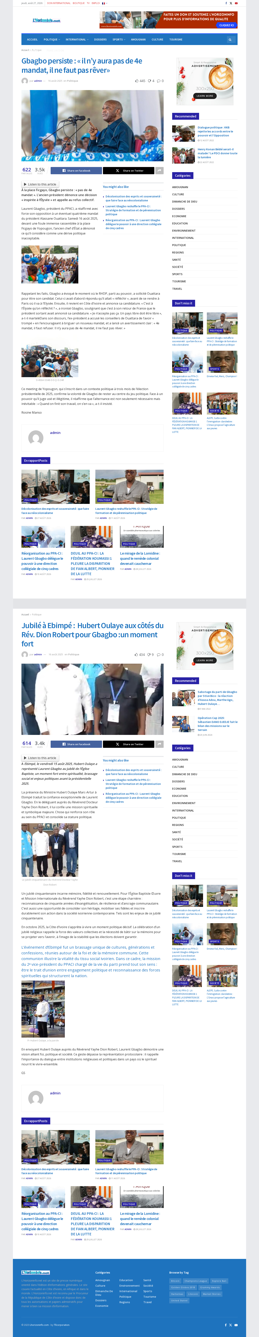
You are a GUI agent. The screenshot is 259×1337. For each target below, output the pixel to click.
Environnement (184, 230)
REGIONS (32, 50)
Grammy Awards (210, 1287)
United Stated (179, 1300)
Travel (177, 289)
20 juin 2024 (205, 734)
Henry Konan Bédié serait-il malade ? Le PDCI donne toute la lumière (217, 153)
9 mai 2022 (205, 708)
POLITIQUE (50, 39)
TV (88, 3)
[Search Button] (230, 39)
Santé (176, 259)
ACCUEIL (32, 39)
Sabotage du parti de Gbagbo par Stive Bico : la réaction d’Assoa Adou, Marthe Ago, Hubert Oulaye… (217, 698)
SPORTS (118, 39)
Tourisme (179, 281)
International (183, 238)
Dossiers (178, 209)
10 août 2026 (44, 574)
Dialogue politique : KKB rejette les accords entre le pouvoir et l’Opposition (215, 131)
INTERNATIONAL (76, 39)
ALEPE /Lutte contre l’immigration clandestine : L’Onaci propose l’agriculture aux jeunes (221, 423)
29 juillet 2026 (94, 579)
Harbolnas (177, 1294)
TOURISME (175, 39)
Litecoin (193, 1294)
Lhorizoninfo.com (39, 1325)
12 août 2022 (206, 140)
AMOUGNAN (138, 39)
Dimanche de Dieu (184, 201)
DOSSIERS (100, 39)
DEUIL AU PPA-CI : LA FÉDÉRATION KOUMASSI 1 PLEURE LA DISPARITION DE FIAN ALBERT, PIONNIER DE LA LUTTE (92, 563)
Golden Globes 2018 (183, 1287)
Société (177, 267)
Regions (178, 252)
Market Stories (212, 1294)
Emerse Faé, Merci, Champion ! (222, 376)
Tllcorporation (61, 1325)
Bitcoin (175, 1280)
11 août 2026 (118, 518)
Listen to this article (42, 184)
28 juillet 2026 (143, 569)
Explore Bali (219, 1280)
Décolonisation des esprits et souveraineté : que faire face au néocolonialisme (187, 341)
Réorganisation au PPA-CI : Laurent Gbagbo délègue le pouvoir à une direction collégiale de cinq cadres (133, 224)
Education (180, 223)
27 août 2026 (44, 518)
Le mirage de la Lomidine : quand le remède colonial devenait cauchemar (140, 558)
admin (38, 80)
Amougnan (180, 187)
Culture (178, 194)
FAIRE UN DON (55, 50)
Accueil (25, 614)
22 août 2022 (206, 162)
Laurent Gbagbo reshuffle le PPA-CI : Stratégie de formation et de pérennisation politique (133, 210)
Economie (179, 216)
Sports (177, 274)
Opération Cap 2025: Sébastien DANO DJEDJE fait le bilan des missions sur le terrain (218, 724)
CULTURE (157, 39)
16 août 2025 (55, 80)
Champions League (196, 1280)
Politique (72, 80)
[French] (104, 3)
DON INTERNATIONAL (59, 3)
